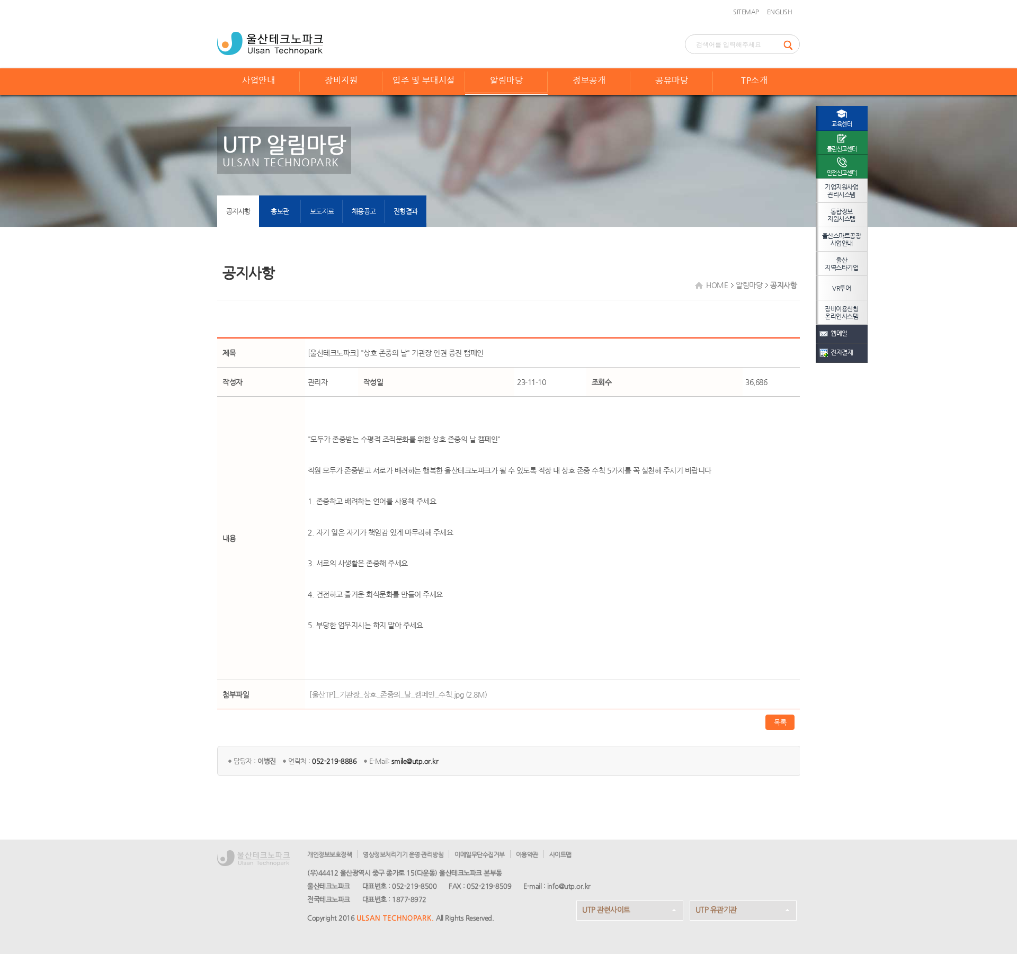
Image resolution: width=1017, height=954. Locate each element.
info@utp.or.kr (569, 886)
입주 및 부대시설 (423, 80)
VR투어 (841, 288)
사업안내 (258, 80)
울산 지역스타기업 (841, 263)
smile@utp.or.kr (415, 761)
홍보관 (280, 211)
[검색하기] (791, 44)
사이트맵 (560, 854)
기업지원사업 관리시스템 (841, 190)
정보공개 (589, 80)
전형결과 (406, 211)
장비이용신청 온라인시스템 (841, 312)
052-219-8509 (489, 886)
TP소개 (754, 80)
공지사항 (238, 211)
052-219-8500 (414, 886)
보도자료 (322, 211)
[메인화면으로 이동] (270, 42)
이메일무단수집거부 (479, 854)
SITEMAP (746, 11)
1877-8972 (409, 899)
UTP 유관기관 (716, 909)
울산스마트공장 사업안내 (841, 239)
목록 (780, 722)
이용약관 (527, 854)
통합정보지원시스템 (841, 215)
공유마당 (671, 80)
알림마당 (506, 80)
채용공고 (364, 211)
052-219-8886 (334, 761)
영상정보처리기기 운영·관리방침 (403, 854)
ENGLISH (779, 11)
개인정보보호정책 (329, 854)
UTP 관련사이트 (606, 909)
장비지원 (341, 80)
